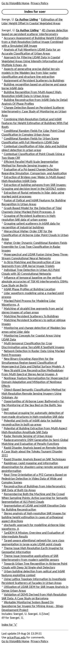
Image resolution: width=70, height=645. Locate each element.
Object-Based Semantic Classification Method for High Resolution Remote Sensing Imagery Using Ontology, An (34, 393)
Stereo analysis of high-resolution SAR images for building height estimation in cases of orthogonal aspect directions (34, 517)
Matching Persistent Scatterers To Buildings (31, 316)
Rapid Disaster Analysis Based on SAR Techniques (35, 459)
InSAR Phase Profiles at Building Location (29, 289)
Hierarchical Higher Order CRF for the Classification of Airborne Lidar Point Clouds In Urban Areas (35, 235)
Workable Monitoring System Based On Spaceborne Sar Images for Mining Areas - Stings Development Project (32, 606)
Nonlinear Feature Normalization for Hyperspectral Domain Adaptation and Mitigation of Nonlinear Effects (35, 382)
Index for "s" (9, 624)
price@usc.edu (16, 637)
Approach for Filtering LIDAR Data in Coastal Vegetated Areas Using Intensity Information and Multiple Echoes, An (32, 61)
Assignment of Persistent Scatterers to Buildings (34, 80)
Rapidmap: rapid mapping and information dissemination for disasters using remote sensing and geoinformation (35, 467)
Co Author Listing (26, 19)
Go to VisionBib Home (15, 3)
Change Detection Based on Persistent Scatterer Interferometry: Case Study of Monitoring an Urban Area (34, 111)
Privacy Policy (39, 3)
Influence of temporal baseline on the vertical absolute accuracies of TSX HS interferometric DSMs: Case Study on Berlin (35, 281)
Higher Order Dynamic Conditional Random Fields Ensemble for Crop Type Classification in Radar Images (34, 247)
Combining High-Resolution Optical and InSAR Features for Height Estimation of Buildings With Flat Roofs (35, 123)
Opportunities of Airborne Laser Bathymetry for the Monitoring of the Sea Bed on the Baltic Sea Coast (33, 405)
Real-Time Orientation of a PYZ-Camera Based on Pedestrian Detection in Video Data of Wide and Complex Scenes (34, 478)
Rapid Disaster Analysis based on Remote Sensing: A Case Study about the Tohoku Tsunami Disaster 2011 (34, 451)
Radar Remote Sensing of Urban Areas (28, 436)
